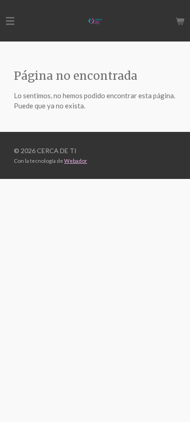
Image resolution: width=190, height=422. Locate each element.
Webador (75, 160)
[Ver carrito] (180, 21)
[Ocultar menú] (10, 21)
